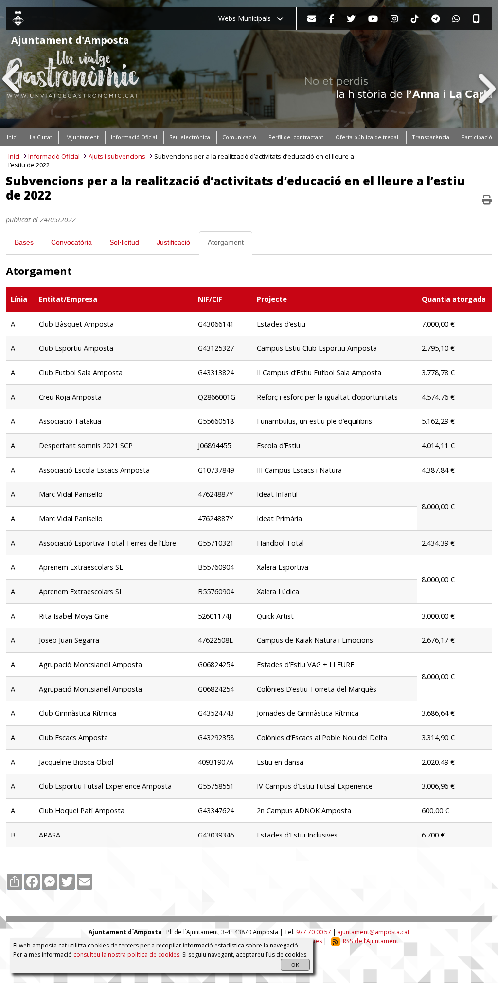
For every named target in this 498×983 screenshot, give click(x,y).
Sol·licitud (124, 242)
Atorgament (226, 242)
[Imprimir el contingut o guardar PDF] (487, 200)
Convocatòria (71, 242)
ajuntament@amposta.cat (373, 932)
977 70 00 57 (313, 932)
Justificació (173, 242)
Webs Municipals (247, 18)
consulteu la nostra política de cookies (126, 954)
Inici (13, 156)
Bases (24, 242)
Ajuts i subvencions (117, 156)
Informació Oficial (54, 156)
